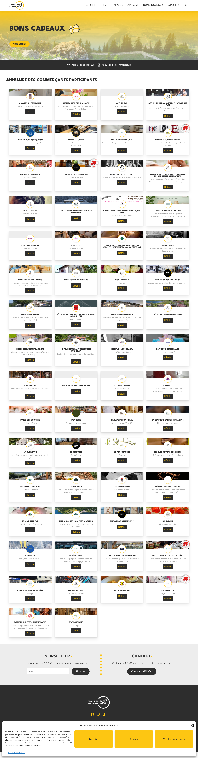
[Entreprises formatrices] (167, 129)
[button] (191, 725)
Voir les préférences (174, 739)
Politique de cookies (16, 752)
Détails (30, 111)
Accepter (94, 739)
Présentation (19, 43)
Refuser (134, 739)
